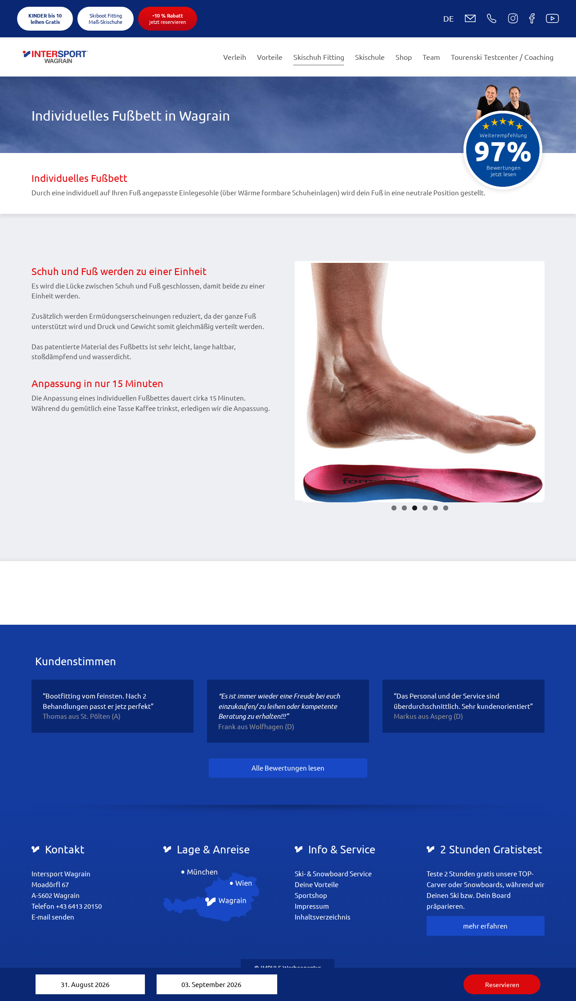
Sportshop (311, 895)
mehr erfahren (485, 925)
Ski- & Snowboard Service (333, 873)
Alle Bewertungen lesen (288, 767)
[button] (441, 18)
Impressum (312, 906)
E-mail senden (53, 916)
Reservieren (502, 984)
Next (556, 381)
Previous (283, 381)
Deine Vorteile (316, 884)
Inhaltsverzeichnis (323, 916)
